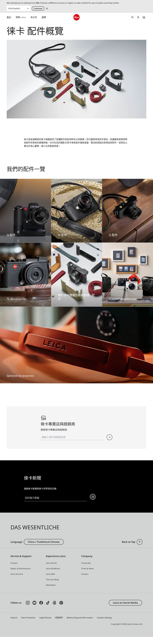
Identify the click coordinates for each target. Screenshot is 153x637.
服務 (44, 17)
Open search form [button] (132, 17)
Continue (38, 8)
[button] (139, 542)
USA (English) (14, 8)
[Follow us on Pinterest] (61, 602)
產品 (9, 17)
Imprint (14, 617)
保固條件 (59, 617)
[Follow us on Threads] (54, 602)
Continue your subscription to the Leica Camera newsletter (93, 497)
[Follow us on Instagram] (27, 602)
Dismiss (47, 8)
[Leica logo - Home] (76, 17)
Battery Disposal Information (80, 617)
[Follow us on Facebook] (41, 602)
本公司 (33, 17)
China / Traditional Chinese (44, 541)
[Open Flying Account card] (138, 17)
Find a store (144, 17)
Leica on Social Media (125, 602)
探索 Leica (21, 17)
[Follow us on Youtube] (34, 602)
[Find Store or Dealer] (109, 437)
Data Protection (28, 617)
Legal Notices (45, 617)
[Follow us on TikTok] (47, 602)
